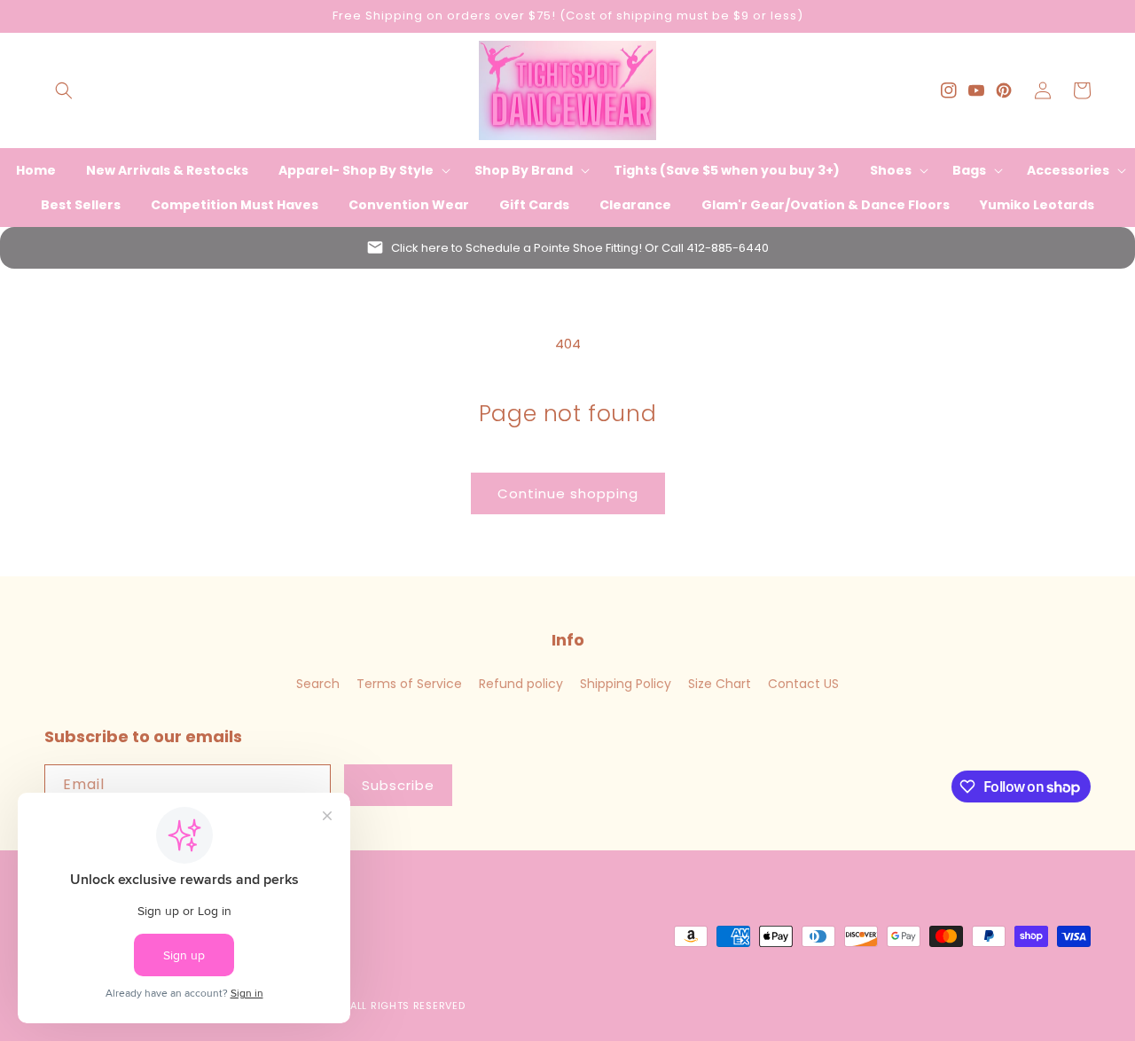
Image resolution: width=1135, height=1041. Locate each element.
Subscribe (398, 785)
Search (318, 684)
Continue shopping (567, 493)
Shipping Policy (625, 684)
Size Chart (719, 684)
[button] (63, 90)
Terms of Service (409, 684)
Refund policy (521, 684)
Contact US (803, 684)
